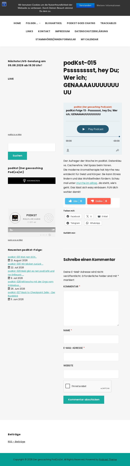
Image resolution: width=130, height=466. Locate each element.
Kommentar (71, 286)
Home (17, 23)
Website (68, 365)
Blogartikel (53, 23)
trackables (108, 23)
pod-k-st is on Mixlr (15, 240)
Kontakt (44, 31)
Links (29, 31)
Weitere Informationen (108, 5)
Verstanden (85, 5)
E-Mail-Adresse (74, 348)
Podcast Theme (108, 459)
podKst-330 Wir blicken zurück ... (25, 263)
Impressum (62, 31)
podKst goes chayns (81, 23)
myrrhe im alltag (86, 183)
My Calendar (89, 39)
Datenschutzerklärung (91, 31)
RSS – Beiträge (16, 441)
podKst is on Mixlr (15, 134)
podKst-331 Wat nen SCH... (22, 257)
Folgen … (32, 23)
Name (67, 330)
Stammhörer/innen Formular (56, 39)
